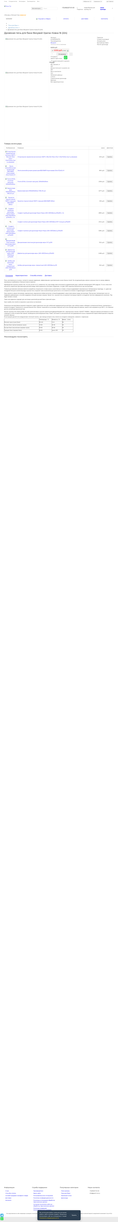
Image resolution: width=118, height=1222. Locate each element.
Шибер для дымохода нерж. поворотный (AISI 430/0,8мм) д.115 (37, 265)
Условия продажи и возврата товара (16, 1195)
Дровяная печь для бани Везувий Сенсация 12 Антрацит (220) (25, 994)
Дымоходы (64, 1198)
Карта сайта (37, 1193)
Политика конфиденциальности (43, 1198)
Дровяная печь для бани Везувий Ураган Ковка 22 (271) (22, 445)
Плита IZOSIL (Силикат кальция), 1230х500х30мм (33, 181)
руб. (110, 1)
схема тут (23, 15)
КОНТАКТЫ (104, 18)
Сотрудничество (13, 1)
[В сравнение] (112, 345)
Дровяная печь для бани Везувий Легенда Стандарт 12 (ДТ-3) (24, 783)
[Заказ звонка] (114, 1210)
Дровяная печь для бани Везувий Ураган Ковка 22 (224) (23, 530)
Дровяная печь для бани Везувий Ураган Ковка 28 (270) (23, 614)
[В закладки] (112, 341)
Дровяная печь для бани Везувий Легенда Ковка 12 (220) (23, 656)
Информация (9, 1187)
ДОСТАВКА (84, 18)
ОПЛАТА (66, 18)
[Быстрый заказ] (71, 54)
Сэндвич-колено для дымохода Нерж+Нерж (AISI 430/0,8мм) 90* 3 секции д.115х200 (44, 222)
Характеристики (21, 275)
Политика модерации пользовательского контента (42, 1209)
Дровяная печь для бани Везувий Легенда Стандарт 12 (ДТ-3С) (25, 825)
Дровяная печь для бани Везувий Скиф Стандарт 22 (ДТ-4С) (24, 909)
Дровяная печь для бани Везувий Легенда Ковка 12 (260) (23, 698)
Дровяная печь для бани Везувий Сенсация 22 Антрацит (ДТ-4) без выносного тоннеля (33, 1078)
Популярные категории (69, 1187)
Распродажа (22, 1)
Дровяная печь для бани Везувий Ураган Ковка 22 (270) (23, 487)
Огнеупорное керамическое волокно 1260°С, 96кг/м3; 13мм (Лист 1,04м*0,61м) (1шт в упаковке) (47, 157)
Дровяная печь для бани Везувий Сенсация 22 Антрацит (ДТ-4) (25, 1036)
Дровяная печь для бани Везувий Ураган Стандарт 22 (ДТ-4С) (24, 403)
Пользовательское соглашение (43, 1195)
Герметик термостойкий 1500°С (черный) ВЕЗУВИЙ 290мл (36, 201)
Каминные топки (66, 1195)
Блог (38, 1)
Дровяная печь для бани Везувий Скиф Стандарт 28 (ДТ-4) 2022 (25, 951)
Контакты (8, 1200)
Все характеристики (57, 82)
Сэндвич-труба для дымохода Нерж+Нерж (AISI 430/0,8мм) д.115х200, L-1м (41, 213)
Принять (74, 1215)
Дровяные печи (13, 27)
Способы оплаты (36, 275)
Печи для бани (13, 25)
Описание (9, 275)
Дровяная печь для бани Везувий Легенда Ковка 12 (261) (23, 741)
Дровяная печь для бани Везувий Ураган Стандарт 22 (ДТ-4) (24, 361)
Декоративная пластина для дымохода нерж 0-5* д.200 (35, 242)
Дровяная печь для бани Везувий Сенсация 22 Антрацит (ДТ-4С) (26, 1120)
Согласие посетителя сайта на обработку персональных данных (43, 1205)
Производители (31, 1)
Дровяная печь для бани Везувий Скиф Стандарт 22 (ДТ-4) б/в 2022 (26, 867)
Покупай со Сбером (44, 18)
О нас (5, 1)
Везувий (53, 43)
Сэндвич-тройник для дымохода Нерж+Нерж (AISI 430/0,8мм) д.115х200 (40, 230)
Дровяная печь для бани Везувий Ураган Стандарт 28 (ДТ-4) (24, 572)
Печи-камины (65, 1191)
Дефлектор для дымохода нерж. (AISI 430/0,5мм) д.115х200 (36, 253)
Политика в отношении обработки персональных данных (44, 1201)
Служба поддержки (39, 1187)
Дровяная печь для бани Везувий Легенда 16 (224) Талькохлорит (26, 1162)
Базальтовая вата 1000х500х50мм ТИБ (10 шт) (32, 191)
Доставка (48, 275)
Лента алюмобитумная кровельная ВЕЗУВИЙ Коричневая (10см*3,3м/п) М (41, 170)
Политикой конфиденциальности (49, 1218)
